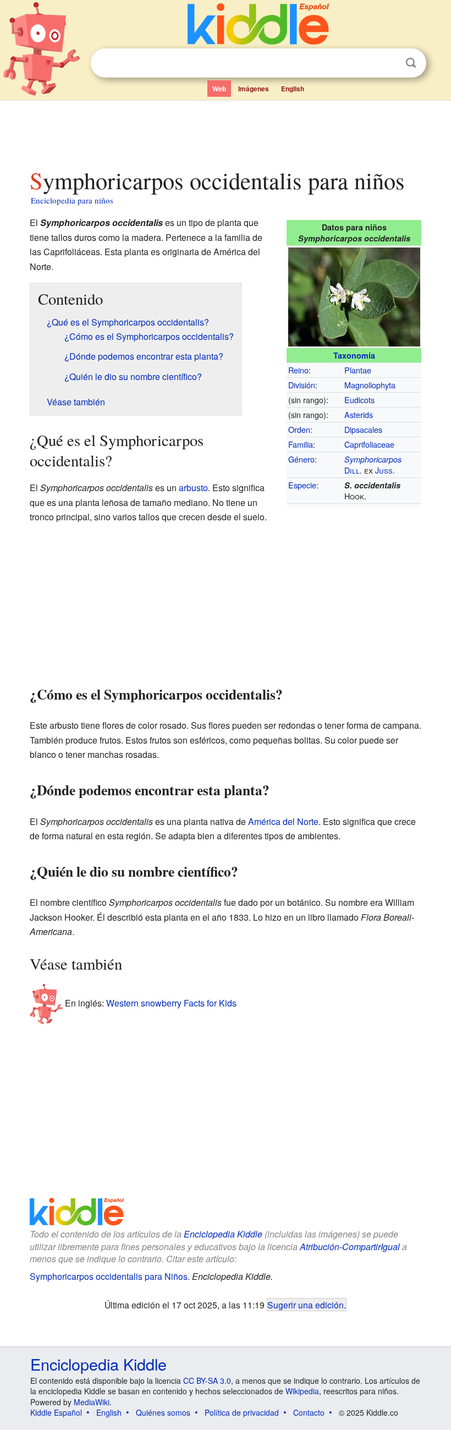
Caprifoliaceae (369, 444)
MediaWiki (91, 1401)
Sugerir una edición (305, 1305)
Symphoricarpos (373, 459)
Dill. (353, 470)
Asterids (358, 414)
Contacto (308, 1412)
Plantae (357, 370)
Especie (302, 485)
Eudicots (359, 399)
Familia (300, 444)
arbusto (193, 487)
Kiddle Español (56, 1412)
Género (301, 459)
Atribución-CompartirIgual (350, 1246)
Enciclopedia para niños (72, 200)
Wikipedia (302, 1390)
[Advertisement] (226, 131)
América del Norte (283, 821)
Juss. (385, 470)
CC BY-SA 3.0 (207, 1380)
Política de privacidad (242, 1412)
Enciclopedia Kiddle (223, 1234)
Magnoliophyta (369, 385)
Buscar (411, 63)
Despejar (388, 63)
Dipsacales (363, 429)
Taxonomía (354, 355)
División (301, 385)
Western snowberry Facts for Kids (171, 1003)
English (292, 89)
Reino (298, 370)
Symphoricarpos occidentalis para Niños (109, 1276)
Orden (299, 429)
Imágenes (253, 89)
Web (219, 89)
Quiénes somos (163, 1412)
